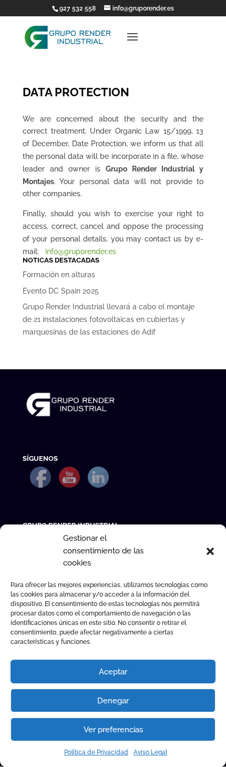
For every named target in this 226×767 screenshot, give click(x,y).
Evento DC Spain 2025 (61, 291)
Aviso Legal (150, 752)
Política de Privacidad (96, 752)
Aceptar (113, 672)
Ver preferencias (113, 729)
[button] (210, 551)
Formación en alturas (59, 274)
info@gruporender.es (80, 251)
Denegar (113, 700)
